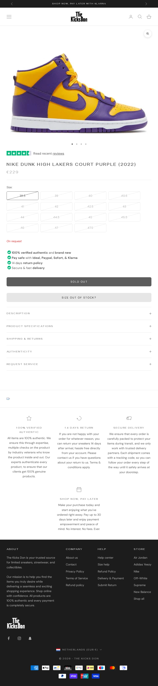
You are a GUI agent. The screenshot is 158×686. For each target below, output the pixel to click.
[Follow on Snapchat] (30, 638)
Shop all (139, 599)
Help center (105, 557)
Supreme (140, 585)
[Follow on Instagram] (19, 638)
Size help (103, 564)
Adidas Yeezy (142, 564)
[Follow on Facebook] (9, 638)
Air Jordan (140, 557)
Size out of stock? (79, 297)
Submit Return (107, 585)
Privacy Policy (75, 571)
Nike (136, 571)
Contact (71, 564)
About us (72, 557)
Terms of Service (77, 578)
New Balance (142, 592)
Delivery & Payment (111, 578)
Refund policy (75, 585)
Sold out (79, 281)
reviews (58, 153)
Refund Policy (107, 571)
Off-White (140, 578)
